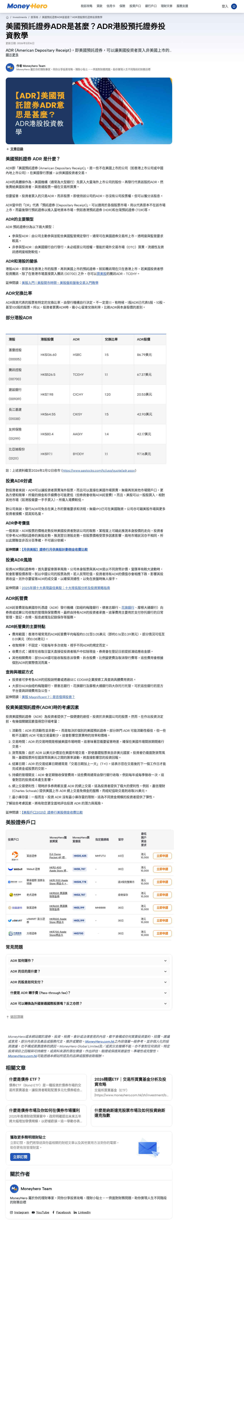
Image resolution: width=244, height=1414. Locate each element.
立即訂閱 (20, 1157)
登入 (225, 6)
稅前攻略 (86, 6)
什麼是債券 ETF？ (25, 1079)
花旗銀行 (127, 608)
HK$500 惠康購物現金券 (58, 895)
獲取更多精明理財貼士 (28, 1137)
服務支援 (182, 6)
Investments (20, 17)
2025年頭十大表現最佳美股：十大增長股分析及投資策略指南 (66, 588)
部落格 (34, 17)
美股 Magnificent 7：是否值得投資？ (48, 697)
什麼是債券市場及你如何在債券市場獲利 (44, 1110)
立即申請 (162, 856)
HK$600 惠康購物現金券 (58, 908)
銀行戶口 (151, 6)
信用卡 (111, 6)
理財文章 (166, 6)
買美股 (101, 274)
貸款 (99, 6)
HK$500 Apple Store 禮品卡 (57, 920)
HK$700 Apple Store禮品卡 (57, 933)
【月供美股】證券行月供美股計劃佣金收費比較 (55, 550)
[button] (89, 960)
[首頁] (7, 17)
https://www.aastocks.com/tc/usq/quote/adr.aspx (99, 471)
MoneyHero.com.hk (99, 1041)
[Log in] (234, 6)
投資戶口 (135, 6)
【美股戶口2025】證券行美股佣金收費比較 (52, 813)
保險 (122, 6)
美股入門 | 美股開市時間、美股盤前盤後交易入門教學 (60, 283)
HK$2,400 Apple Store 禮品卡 (57, 870)
